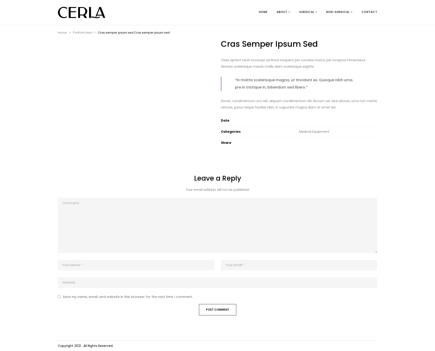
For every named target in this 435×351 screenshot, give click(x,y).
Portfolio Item (82, 32)
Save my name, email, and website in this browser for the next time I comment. (128, 297)
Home (62, 32)
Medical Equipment (314, 131)
